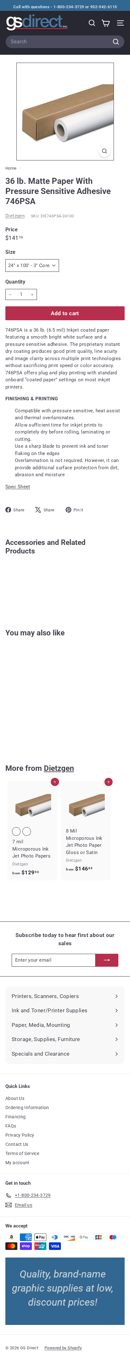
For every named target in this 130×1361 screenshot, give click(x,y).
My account (17, 1162)
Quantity (15, 282)
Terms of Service (22, 1153)
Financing (15, 1116)
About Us (14, 1098)
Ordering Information (27, 1107)
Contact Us (16, 1144)
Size (10, 252)
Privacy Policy (19, 1135)
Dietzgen (15, 216)
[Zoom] (104, 151)
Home (11, 168)
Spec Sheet (17, 487)
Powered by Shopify (63, 1347)
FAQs (10, 1125)
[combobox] (65, 41)
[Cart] (105, 23)
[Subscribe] (107, 960)
